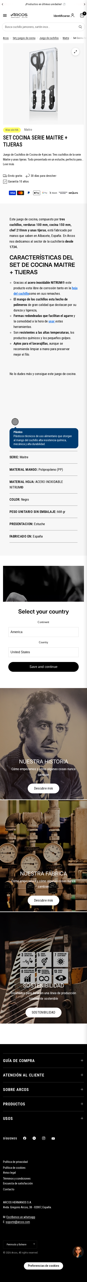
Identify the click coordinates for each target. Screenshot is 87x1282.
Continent (43, 622)
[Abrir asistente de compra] (78, 1252)
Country (43, 642)
